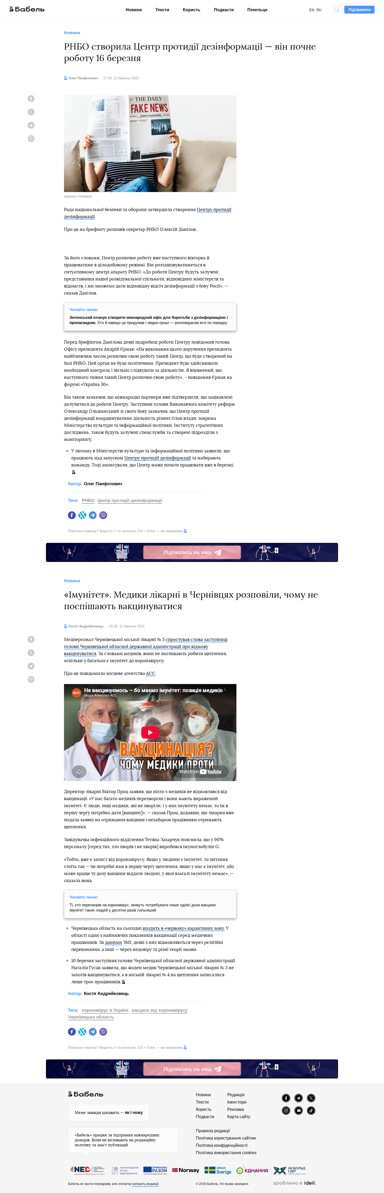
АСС (150, 673)
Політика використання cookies (226, 1152)
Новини (134, 10)
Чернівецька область (91, 1017)
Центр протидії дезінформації (129, 500)
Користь (191, 10)
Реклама (235, 1109)
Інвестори (236, 1102)
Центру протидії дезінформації (157, 458)
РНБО (88, 500)
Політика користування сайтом (226, 1138)
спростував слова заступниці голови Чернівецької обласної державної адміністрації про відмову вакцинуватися (146, 646)
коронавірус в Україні (105, 1010)
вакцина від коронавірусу (159, 1010)
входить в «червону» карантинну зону (183, 928)
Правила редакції (213, 1131)
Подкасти (224, 10)
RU (319, 10)
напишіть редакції (145, 1184)
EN (311, 10)
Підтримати (359, 9)
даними (113, 942)
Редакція (236, 1095)
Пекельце (257, 10)
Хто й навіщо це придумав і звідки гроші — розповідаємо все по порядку (148, 320)
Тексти (162, 10)
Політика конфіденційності (222, 1145)
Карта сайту (238, 1116)
